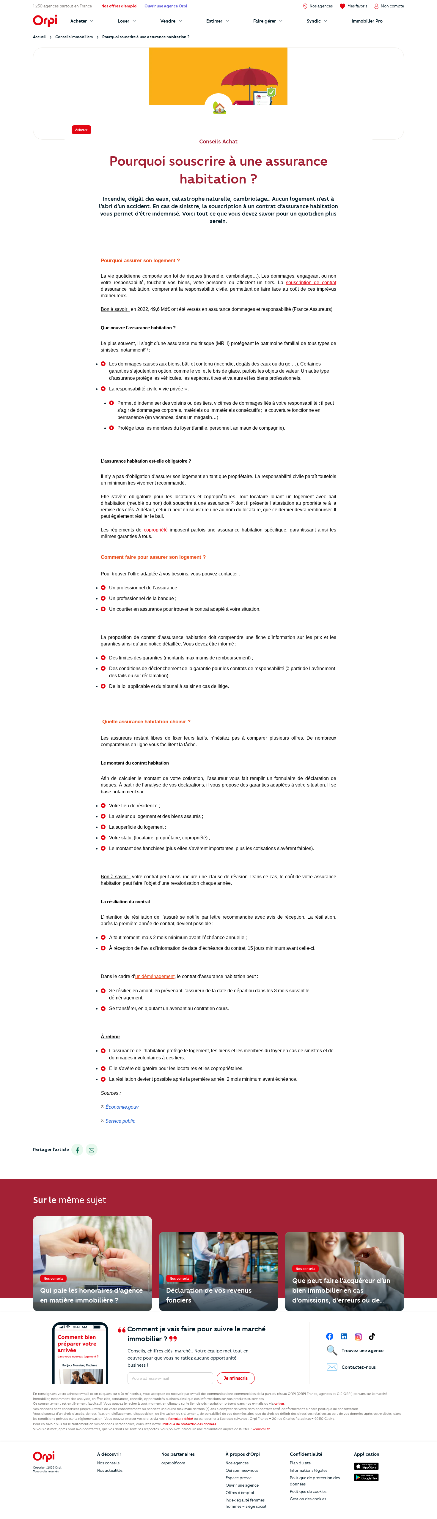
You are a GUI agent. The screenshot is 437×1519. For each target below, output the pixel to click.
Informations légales (308, 1470)
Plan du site (300, 1463)
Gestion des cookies (308, 1498)
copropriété (156, 529)
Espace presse (238, 1477)
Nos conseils (108, 1463)
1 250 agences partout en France (62, 6)
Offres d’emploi (240, 1492)
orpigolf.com (173, 1463)
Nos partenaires (178, 1454)
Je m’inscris (236, 1378)
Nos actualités (109, 1470)
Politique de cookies (308, 1491)
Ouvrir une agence (242, 1485)
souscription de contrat (311, 282)
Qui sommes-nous (242, 1470)
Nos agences (237, 1463)
